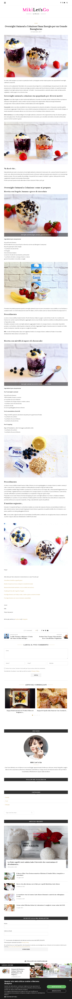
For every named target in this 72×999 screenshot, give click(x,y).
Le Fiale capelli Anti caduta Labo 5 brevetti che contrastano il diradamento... (32, 863)
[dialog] (36, 989)
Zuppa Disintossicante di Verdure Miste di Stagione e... (20, 711)
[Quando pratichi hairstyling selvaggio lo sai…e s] (50, 970)
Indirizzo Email (8, 931)
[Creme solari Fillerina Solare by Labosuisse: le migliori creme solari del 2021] (9, 907)
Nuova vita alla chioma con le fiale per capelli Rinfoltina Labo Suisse (38, 884)
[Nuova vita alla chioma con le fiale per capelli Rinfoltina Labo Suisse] (9, 886)
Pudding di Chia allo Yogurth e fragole (14, 591)
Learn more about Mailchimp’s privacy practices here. (19, 946)
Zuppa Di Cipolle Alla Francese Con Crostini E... (52, 710)
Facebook (17, 619)
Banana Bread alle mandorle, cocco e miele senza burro (19, 587)
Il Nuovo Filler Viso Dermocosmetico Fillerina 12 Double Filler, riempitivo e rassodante (40, 874)
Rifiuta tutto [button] (56, 991)
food (36, 23)
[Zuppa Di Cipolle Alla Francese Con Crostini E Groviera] (52, 698)
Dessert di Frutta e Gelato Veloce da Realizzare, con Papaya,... (17, 971)
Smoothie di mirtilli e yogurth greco (13, 580)
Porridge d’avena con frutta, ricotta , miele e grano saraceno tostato (22, 594)
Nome (5, 923)
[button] (24, 997)
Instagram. (25, 619)
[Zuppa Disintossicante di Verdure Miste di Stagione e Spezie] (20, 698)
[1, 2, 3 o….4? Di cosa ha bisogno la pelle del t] (65, 970)
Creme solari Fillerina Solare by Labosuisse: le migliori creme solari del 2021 (40, 905)
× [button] (70, 980)
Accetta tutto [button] (56, 986)
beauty (7, 797)
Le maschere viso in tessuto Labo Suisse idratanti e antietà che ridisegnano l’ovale (40, 895)
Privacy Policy (35, 671)
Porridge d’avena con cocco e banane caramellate (17, 598)
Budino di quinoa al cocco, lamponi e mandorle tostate (18, 584)
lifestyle (7, 804)
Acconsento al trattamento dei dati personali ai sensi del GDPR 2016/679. (25, 940)
